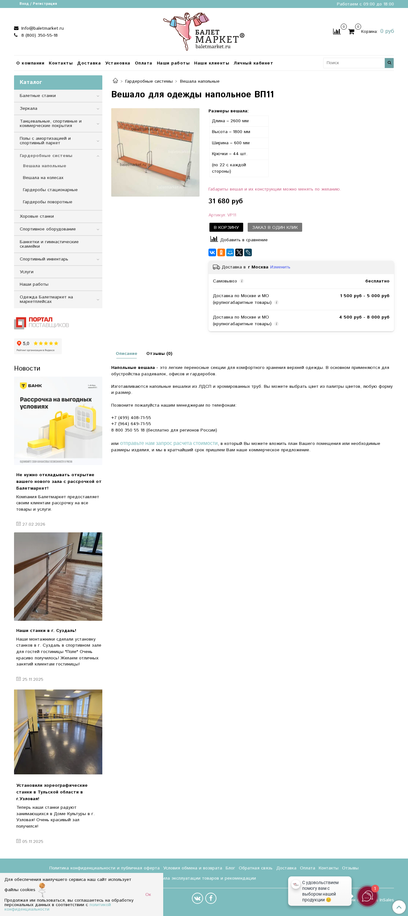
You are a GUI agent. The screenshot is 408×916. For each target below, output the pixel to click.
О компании (30, 63)
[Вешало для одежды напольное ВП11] (155, 152)
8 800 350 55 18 (128, 430)
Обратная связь (256, 868)
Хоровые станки (37, 216)
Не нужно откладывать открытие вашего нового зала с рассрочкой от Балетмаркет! (59, 482)
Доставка (89, 63)
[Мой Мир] (230, 252)
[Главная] (115, 81)
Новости (27, 368)
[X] (239, 252)
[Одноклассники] (221, 252)
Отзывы (350, 868)
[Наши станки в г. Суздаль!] (58, 576)
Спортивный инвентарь (44, 259)
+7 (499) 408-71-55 (131, 418)
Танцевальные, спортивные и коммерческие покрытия (51, 123)
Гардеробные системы (149, 81)
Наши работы (173, 63)
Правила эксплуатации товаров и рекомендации (204, 878)
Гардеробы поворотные (47, 202)
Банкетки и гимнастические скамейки (49, 244)
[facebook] (210, 898)
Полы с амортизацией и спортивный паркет (45, 140)
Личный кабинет (253, 63)
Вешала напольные (200, 81)
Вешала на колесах (43, 178)
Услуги (26, 272)
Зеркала (28, 108)
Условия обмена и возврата (192, 868)
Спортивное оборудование (48, 229)
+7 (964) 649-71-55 (131, 424)
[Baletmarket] (203, 30)
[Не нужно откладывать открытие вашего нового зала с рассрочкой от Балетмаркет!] (58, 421)
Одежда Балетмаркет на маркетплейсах (46, 299)
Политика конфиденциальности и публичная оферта (104, 868)
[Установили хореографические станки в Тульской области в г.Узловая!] (58, 731)
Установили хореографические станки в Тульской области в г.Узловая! (52, 792)
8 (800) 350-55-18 (39, 35)
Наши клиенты (211, 63)
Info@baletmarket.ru (42, 28)
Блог (230, 868)
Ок (148, 894)
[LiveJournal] (248, 252)
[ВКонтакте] (212, 252)
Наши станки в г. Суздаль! (46, 630)
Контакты (61, 63)
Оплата (143, 63)
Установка (117, 63)
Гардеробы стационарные (50, 190)
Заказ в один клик (275, 227)
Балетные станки (38, 96)
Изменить (280, 267)
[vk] (197, 898)
